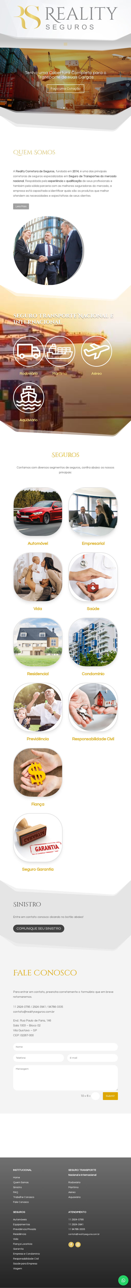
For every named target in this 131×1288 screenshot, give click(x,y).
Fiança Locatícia (22, 1244)
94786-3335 (55, 1006)
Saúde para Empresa (25, 1263)
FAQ (15, 1192)
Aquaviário (74, 1197)
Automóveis (20, 1219)
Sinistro (17, 1187)
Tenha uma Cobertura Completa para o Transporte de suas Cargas (65, 75)
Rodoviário (74, 1182)
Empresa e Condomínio (26, 1254)
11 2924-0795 (21, 1006)
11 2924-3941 (76, 1224)
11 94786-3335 (76, 1229)
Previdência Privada (24, 1229)
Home (16, 1177)
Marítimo (73, 1187)
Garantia (18, 1249)
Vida (15, 1239)
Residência (19, 1234)
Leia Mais (21, 206)
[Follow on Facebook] (71, 1244)
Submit (110, 1096)
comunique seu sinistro (39, 928)
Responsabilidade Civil (26, 1258)
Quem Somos (20, 1182)
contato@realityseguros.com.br (34, 1011)
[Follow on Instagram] (78, 1244)
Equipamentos (21, 1224)
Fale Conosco (21, 1202)
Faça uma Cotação (65, 88)
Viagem (17, 1268)
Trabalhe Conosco (23, 1197)
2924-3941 (39, 1006)
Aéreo (71, 1192)
